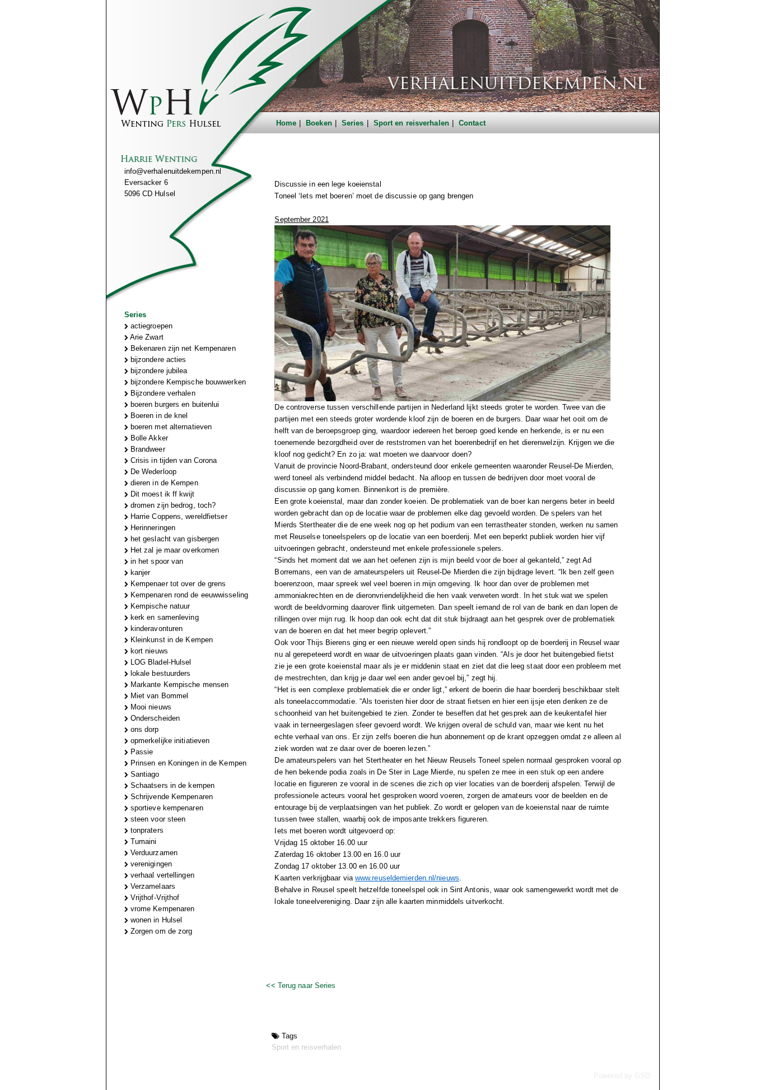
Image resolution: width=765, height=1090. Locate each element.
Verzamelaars (151, 886)
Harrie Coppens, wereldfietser (177, 516)
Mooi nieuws (149, 707)
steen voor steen (157, 819)
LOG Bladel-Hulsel (160, 662)
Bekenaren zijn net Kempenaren (182, 348)
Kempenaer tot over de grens (177, 583)
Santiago (144, 774)
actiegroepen (150, 326)
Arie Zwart (146, 337)
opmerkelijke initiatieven (169, 740)
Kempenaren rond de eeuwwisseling (188, 595)
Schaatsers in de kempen (171, 785)
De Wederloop (152, 471)
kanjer (139, 572)
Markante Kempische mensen (178, 684)
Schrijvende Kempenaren (170, 796)
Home (286, 123)
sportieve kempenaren (165, 808)
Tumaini (142, 841)
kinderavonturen (155, 628)
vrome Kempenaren (161, 909)
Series (353, 123)
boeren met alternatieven (170, 427)
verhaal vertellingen (161, 875)
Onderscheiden (154, 718)
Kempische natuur (159, 606)
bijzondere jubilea (158, 371)
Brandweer (146, 449)
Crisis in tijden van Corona (172, 460)
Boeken (319, 123)
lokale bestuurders (159, 673)
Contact (472, 123)
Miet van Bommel (158, 696)
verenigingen (150, 864)
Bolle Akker (148, 438)
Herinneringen (151, 527)
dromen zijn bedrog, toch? (172, 505)
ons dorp (143, 729)
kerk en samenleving (163, 617)
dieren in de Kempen (163, 483)
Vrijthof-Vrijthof (154, 897)
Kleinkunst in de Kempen (170, 640)
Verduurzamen (153, 852)
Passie (140, 752)
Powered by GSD (622, 1076)
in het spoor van (156, 561)
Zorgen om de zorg (160, 931)
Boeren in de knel (158, 415)
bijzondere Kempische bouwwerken (187, 382)
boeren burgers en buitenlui (174, 404)
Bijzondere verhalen (161, 393)
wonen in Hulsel (155, 920)
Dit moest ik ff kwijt (161, 494)
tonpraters (146, 830)
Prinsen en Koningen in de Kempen (187, 763)
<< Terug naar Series (300, 985)
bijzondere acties (157, 359)
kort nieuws (148, 651)
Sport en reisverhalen (411, 123)
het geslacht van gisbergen (174, 539)
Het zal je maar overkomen (174, 550)
